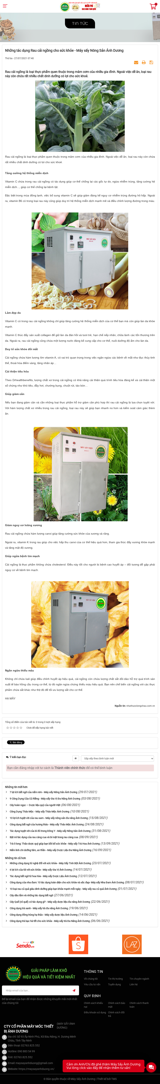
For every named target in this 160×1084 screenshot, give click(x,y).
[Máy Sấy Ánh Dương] (80, 6)
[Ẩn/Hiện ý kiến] (75, 758)
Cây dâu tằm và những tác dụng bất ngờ (31, 895)
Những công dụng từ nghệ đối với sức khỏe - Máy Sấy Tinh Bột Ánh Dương (50, 863)
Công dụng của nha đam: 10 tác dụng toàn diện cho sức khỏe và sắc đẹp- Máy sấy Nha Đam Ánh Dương (67, 882)
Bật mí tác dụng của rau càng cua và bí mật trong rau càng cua (44, 837)
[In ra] (144, 62)
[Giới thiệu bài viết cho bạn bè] (136, 62)
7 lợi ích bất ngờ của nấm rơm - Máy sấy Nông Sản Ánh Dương (43, 792)
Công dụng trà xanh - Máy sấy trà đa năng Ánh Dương (39, 908)
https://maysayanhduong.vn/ (36, 1068)
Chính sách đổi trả (116, 1014)
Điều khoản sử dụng (95, 1012)
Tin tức (80, 23)
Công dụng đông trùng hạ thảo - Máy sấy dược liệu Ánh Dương (43, 914)
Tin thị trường (115, 978)
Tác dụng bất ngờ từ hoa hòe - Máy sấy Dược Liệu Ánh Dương (43, 876)
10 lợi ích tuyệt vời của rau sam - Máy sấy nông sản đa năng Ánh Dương (49, 818)
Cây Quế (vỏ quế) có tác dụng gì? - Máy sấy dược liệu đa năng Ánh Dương (50, 901)
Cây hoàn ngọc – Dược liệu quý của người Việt (35, 805)
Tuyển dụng (114, 984)
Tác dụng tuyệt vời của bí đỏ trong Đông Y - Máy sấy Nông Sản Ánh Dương (50, 830)
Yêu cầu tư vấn (92, 984)
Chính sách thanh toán (139, 1005)
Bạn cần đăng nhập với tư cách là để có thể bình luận (59, 768)
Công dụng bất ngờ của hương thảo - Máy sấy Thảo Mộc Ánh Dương (47, 824)
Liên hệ (134, 984)
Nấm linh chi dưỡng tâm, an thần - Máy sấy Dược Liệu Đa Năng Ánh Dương (50, 850)
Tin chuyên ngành (139, 978)
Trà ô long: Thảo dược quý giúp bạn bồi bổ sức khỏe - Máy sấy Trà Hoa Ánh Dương (55, 843)
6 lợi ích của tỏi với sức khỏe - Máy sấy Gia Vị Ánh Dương (41, 869)
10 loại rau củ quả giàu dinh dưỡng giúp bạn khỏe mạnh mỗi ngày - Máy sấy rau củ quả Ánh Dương (63, 888)
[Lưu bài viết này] (151, 62)
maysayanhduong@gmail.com (34, 1063)
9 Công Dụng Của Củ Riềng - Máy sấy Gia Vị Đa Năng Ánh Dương (45, 798)
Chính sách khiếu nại (93, 1005)
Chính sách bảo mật (116, 1005)
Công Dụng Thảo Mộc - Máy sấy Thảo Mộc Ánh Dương (39, 811)
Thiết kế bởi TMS (107, 1078)
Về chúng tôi (91, 978)
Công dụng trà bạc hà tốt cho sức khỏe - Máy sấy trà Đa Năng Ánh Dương (50, 921)
